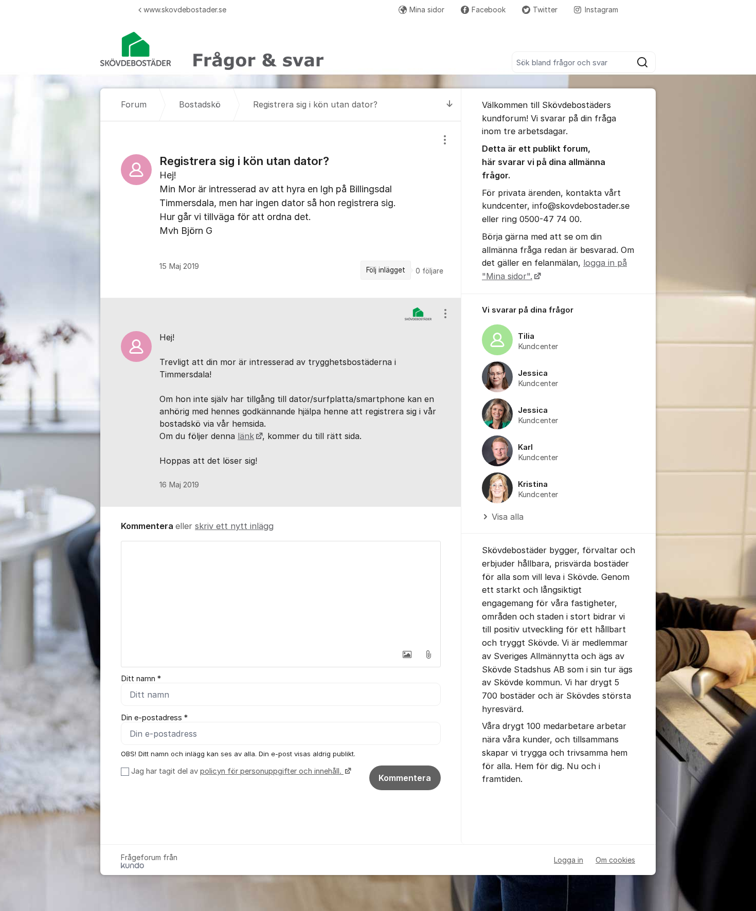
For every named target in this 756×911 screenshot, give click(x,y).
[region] (280, 209)
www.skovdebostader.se (184, 9)
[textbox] (280, 592)
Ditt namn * (141, 678)
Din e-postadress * (154, 717)
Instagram (601, 9)
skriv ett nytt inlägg (234, 526)
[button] (407, 654)
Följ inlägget (385, 270)
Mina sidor (426, 9)
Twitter (545, 9)
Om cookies (615, 859)
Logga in (568, 859)
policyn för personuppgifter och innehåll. (272, 771)
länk (246, 436)
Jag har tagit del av (236, 771)
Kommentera (405, 778)
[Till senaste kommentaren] (450, 105)
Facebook (489, 9)
